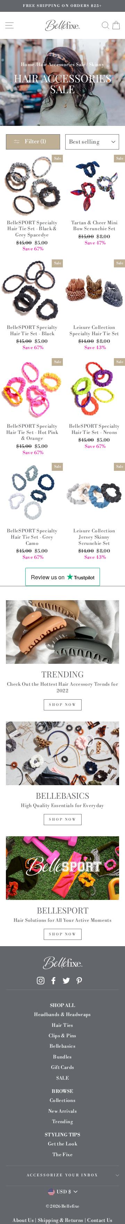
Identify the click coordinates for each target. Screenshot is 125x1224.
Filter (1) (35, 141)
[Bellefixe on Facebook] (53, 980)
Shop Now (62, 705)
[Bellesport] (62, 868)
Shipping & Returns (60, 1220)
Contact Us (99, 1220)
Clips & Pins (62, 1036)
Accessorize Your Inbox (62, 1175)
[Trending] (62, 632)
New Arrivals (62, 1111)
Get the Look (62, 1144)
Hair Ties (62, 1025)
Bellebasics (62, 1046)
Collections (62, 1100)
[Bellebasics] (62, 753)
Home (27, 64)
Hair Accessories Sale (61, 64)
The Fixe (62, 1155)
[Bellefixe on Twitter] (66, 980)
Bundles (62, 1057)
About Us (23, 1220)
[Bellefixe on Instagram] (40, 980)
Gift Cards (62, 1067)
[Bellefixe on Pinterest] (79, 980)
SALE (62, 1078)
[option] (62, 5)
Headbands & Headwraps (62, 1014)
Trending (62, 1122)
